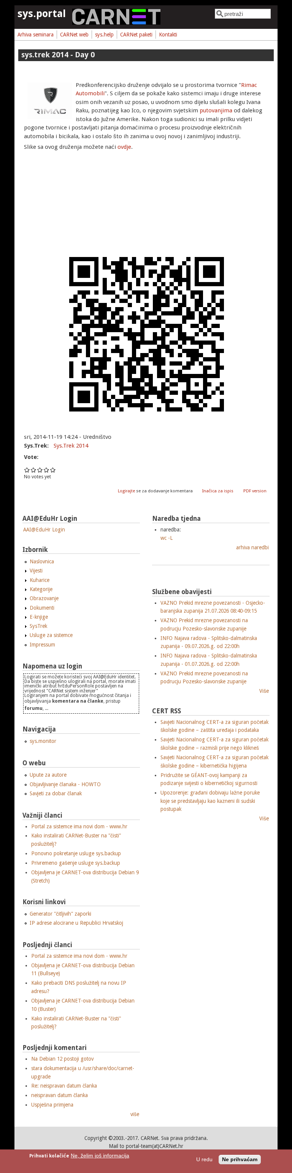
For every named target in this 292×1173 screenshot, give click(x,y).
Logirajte (126, 491)
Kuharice (39, 580)
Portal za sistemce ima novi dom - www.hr (79, 826)
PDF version (255, 491)
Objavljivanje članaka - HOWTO (65, 784)
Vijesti (36, 571)
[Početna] (116, 22)
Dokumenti (42, 608)
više (134, 1114)
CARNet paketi (136, 35)
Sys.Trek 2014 (71, 445)
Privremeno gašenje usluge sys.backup (75, 863)
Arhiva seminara (35, 35)
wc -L (166, 538)
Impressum (42, 645)
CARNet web (74, 35)
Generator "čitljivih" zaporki (60, 914)
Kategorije (41, 589)
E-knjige (39, 617)
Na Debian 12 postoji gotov (62, 1059)
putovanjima (216, 110)
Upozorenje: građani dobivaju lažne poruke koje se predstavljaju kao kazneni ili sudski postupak (210, 801)
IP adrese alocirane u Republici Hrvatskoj (76, 923)
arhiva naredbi (252, 547)
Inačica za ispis (217, 491)
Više (264, 691)
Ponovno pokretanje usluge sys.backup (76, 853)
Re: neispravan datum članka (64, 1086)
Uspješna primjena (52, 1105)
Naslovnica (42, 561)
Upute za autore (48, 775)
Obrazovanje (44, 598)
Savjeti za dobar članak (56, 793)
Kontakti (168, 35)
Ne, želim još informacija (100, 1156)
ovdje (124, 146)
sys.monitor (43, 741)
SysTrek (38, 626)
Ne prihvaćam (239, 1159)
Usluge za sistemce (51, 635)
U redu (204, 1159)
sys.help (104, 35)
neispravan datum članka (59, 1095)
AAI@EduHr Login (44, 530)
